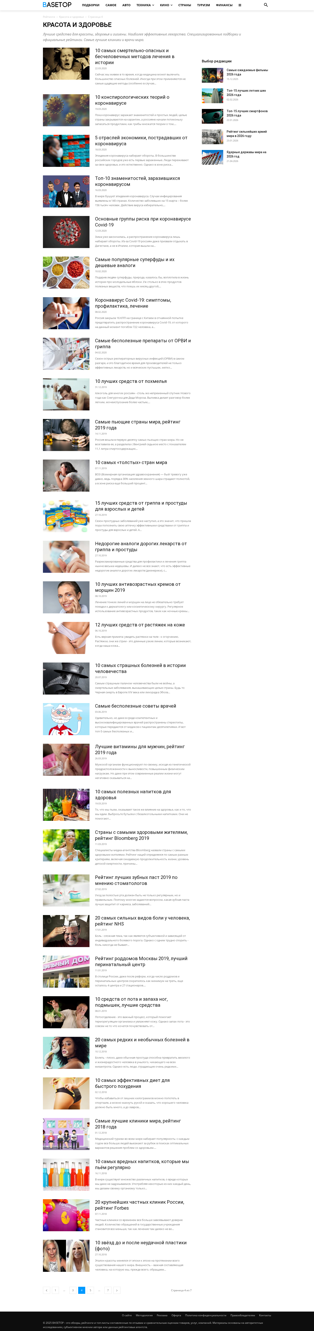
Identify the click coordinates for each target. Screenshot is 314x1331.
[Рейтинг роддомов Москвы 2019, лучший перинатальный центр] (66, 972)
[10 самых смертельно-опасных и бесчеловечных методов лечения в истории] (66, 64)
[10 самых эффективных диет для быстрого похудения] (66, 1093)
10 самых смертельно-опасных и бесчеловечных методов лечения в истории (135, 56)
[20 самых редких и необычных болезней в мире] (66, 1053)
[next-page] (116, 1290)
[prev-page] (46, 1290)
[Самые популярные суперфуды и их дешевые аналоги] (66, 273)
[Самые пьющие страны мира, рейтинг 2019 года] (66, 435)
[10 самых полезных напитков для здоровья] (66, 805)
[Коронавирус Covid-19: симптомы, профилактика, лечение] (66, 313)
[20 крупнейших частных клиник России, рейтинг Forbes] (66, 1215)
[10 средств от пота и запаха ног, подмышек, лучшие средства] (66, 1012)
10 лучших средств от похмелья (131, 381)
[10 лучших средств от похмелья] (66, 394)
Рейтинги (49, 17)
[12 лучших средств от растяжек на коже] (66, 638)
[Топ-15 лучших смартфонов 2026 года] (212, 116)
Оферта (176, 1315)
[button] (266, 5)
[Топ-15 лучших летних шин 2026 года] (212, 95)
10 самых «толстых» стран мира (131, 462)
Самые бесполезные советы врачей (135, 706)
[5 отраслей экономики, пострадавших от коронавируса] (66, 151)
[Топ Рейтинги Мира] (58, 5)
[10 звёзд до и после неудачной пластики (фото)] (66, 1256)
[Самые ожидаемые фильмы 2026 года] (212, 75)
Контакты (265, 1315)
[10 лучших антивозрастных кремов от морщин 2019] (66, 597)
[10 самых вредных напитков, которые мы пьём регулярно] (66, 1175)
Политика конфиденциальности (205, 1315)
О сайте (127, 1315)
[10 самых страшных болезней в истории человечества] (66, 679)
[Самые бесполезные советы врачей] (66, 719)
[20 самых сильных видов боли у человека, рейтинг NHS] (66, 931)
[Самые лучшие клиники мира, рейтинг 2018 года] (66, 1134)
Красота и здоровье (71, 17)
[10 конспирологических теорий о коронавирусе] (66, 110)
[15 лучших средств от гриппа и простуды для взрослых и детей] (66, 516)
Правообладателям (242, 1315)
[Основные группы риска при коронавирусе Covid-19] (66, 232)
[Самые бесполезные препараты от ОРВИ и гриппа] (66, 354)
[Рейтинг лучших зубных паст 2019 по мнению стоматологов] (66, 890)
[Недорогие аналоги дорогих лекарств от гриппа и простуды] (66, 557)
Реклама (162, 1315)
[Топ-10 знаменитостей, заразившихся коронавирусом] (66, 191)
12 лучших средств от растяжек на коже (140, 624)
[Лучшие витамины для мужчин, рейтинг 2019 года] (66, 760)
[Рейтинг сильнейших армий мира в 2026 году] (212, 136)
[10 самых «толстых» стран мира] (66, 476)
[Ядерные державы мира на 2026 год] (212, 157)
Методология (144, 1315)
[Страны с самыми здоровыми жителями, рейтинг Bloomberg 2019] (66, 845)
